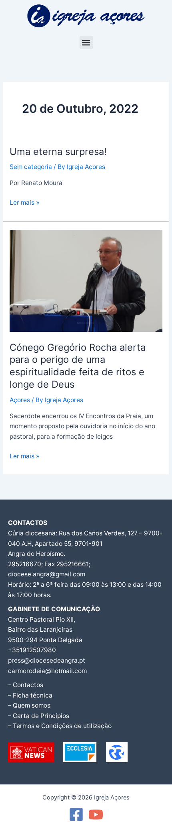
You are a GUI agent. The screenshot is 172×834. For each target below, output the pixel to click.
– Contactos (25, 685)
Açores (20, 400)
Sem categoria (31, 167)
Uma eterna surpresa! (58, 151)
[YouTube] (95, 814)
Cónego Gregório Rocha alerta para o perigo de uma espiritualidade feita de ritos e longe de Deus (78, 366)
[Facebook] (76, 814)
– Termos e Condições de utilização (60, 726)
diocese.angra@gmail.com (46, 574)
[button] (86, 42)
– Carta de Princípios (38, 716)
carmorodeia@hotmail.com (47, 671)
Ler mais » (24, 201)
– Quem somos (29, 705)
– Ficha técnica (30, 695)
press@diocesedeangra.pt (46, 660)
